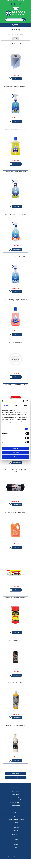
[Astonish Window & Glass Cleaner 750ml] (15, 274)
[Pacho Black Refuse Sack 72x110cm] (15, 487)
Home (9, 34)
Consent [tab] (5, 405)
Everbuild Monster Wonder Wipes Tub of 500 (15, 384)
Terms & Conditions (16, 791)
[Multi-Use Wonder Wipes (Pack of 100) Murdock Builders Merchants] (15, 615)
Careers (16, 822)
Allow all (15, 448)
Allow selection (15, 452)
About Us (16, 816)
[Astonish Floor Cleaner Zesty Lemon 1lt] (15, 146)
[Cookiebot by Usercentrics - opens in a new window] (23, 401)
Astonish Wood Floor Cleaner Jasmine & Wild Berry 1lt (15, 300)
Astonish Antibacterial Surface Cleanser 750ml (15, 86)
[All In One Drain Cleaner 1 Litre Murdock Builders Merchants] (15, 700)
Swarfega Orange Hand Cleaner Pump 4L (15, 512)
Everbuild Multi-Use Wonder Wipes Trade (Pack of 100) (15, 598)
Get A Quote (16, 844)
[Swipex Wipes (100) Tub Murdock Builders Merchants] (15, 657)
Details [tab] (15, 405)
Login (16, 847)
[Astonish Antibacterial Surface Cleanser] (15, 103)
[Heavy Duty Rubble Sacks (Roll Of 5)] (15, 572)
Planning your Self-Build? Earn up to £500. (16, 819)
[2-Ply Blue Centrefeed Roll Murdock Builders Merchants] (15, 61)
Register (11, 4)
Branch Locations (16, 841)
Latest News (16, 830)
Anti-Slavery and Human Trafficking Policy (16, 799)
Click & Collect (16, 824)
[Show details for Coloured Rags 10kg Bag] (15, 359)
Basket (19, 4)
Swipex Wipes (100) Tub (15, 640)
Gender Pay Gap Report (16, 802)
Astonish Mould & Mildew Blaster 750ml (15, 171)
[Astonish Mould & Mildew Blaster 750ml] (15, 189)
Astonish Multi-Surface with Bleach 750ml (15, 214)
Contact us (16, 839)
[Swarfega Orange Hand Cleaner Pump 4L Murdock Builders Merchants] (15, 529)
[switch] (27, 433)
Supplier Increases (16, 805)
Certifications (16, 807)
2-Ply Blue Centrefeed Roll (15, 44)
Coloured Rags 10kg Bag (15, 342)
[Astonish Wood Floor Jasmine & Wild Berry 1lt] (15, 316)
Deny (15, 456)
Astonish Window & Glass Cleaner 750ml (15, 257)
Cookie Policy (16, 797)
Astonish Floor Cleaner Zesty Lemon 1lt (15, 129)
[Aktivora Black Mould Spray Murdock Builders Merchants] (15, 742)
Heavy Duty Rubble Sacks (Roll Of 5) (15, 555)
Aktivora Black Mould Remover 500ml (15, 725)
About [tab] (25, 405)
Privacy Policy (16, 794)
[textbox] (14, 19)
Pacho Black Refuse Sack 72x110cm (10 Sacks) (15, 470)
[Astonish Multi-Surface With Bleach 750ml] (15, 231)
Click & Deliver (16, 827)
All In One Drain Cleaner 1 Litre (15, 682)
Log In (15, 4)
